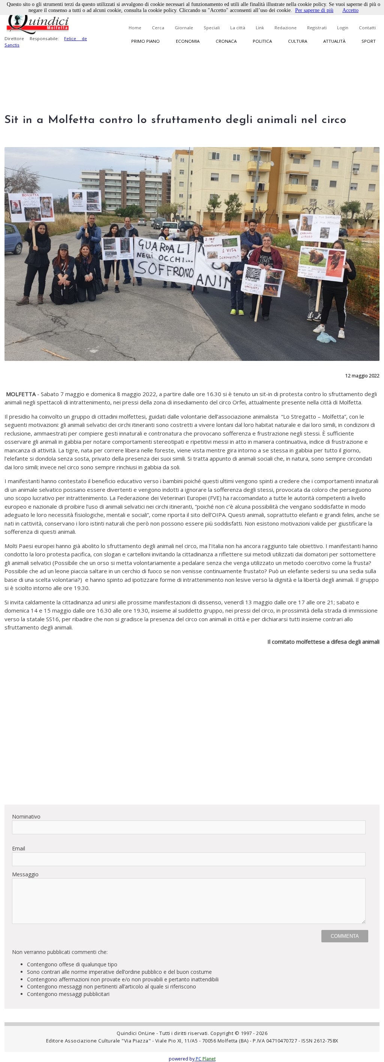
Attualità (334, 41)
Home (135, 27)
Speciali (212, 27)
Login (342, 27)
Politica (262, 41)
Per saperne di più (314, 10)
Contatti (367, 27)
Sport (369, 41)
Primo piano (145, 41)
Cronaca (226, 41)
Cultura (297, 41)
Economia (188, 41)
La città (237, 27)
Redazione (285, 27)
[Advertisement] (192, 746)
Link (260, 27)
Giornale (184, 27)
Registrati (317, 27)
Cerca (158, 27)
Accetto (350, 10)
